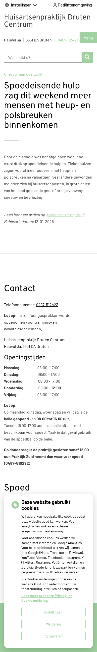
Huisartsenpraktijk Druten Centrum (47, 21)
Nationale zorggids (64, 214)
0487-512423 (47, 304)
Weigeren (53, 624)
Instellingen (53, 612)
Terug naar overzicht (24, 74)
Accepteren (54, 636)
